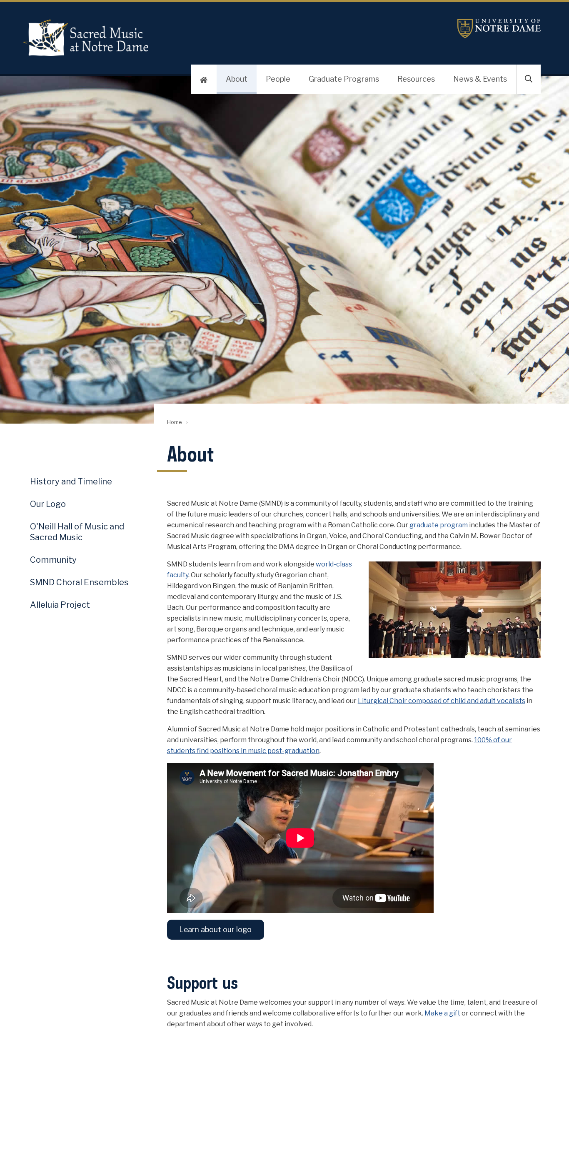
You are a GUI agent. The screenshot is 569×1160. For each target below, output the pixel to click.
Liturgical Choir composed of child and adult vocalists (441, 701)
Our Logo (48, 504)
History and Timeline (71, 481)
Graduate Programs (344, 79)
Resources (416, 79)
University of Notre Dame (499, 28)
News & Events (480, 79)
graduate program (438, 525)
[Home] (204, 79)
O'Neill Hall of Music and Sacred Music (77, 531)
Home (174, 422)
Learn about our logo (215, 929)
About (236, 79)
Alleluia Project (60, 605)
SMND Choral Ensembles (79, 582)
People (278, 79)
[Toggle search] (529, 79)
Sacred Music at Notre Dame (85, 37)
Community (53, 560)
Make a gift (442, 1013)
